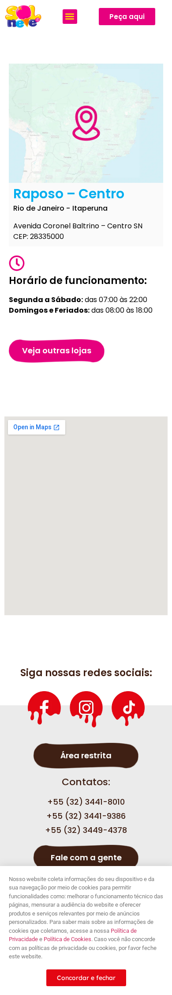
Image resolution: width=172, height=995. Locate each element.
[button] (70, 16)
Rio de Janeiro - (41, 208)
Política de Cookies (67, 939)
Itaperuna (90, 208)
